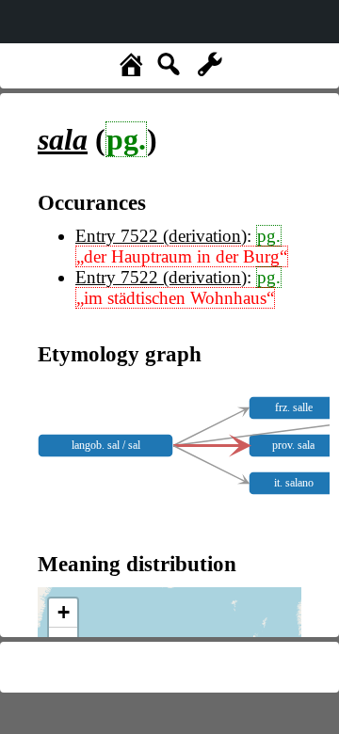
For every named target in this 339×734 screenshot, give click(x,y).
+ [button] (63, 612)
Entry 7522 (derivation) (161, 236)
